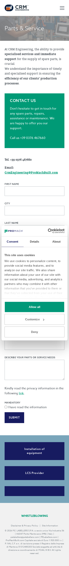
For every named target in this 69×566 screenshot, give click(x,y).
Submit (14, 417)
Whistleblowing (34, 516)
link (21, 393)
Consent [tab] (12, 241)
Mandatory (13, 402)
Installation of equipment (34, 451)
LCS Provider (34, 473)
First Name (12, 184)
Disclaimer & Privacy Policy (24, 525)
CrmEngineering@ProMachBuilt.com (31, 172)
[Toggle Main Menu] (62, 8)
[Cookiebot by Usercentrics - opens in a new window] (49, 230)
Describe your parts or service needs (30, 357)
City (7, 203)
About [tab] (56, 241)
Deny (34, 331)
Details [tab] (34, 241)
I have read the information (27, 407)
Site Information (50, 525)
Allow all (34, 306)
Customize (32, 319)
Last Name (12, 222)
